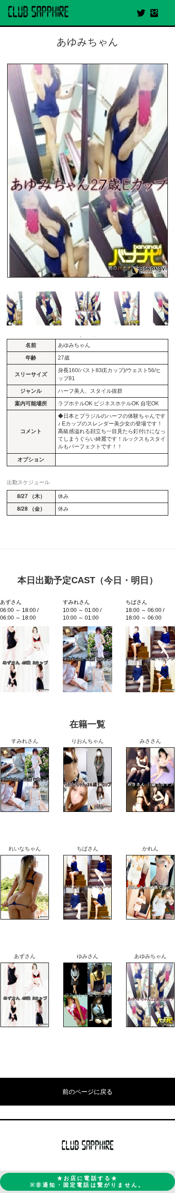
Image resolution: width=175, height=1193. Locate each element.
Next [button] (163, 308)
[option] (87, 171)
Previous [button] (11, 308)
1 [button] (80, 336)
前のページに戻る (87, 1091)
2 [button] (94, 336)
